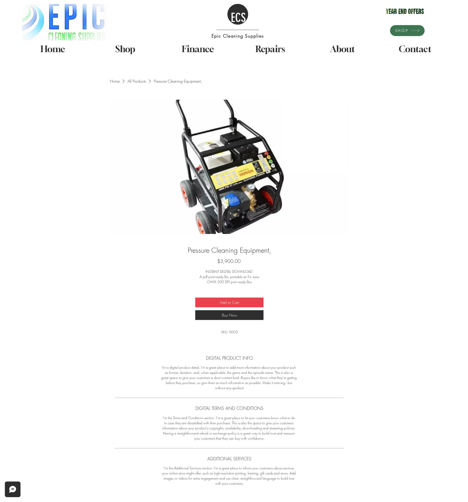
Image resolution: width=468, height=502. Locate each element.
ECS (238, 17)
